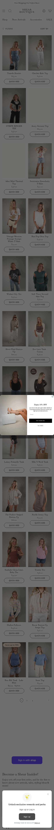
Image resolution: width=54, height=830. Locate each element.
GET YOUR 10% (40, 420)
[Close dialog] (52, 396)
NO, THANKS (40, 425)
